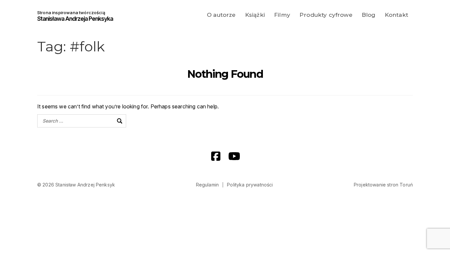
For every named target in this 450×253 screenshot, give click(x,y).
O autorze (221, 15)
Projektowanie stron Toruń (383, 184)
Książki (255, 15)
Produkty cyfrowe (325, 15)
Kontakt (396, 15)
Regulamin (207, 184)
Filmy (282, 15)
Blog (369, 15)
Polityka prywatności (250, 184)
